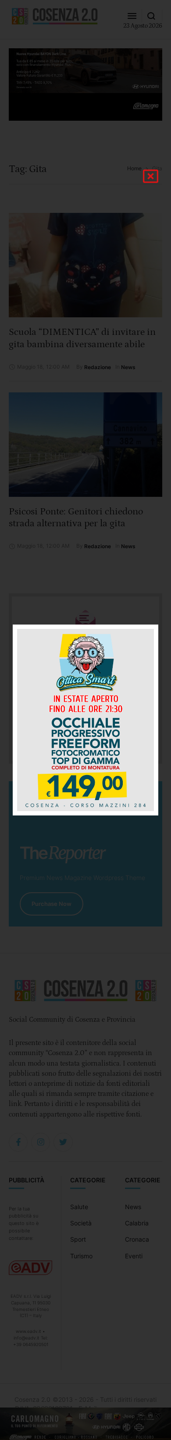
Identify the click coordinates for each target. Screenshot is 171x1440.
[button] (151, 176)
